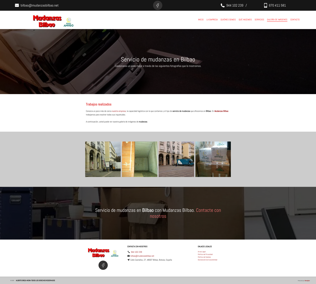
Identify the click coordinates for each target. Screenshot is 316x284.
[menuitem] (201, 19)
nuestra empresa (119, 111)
